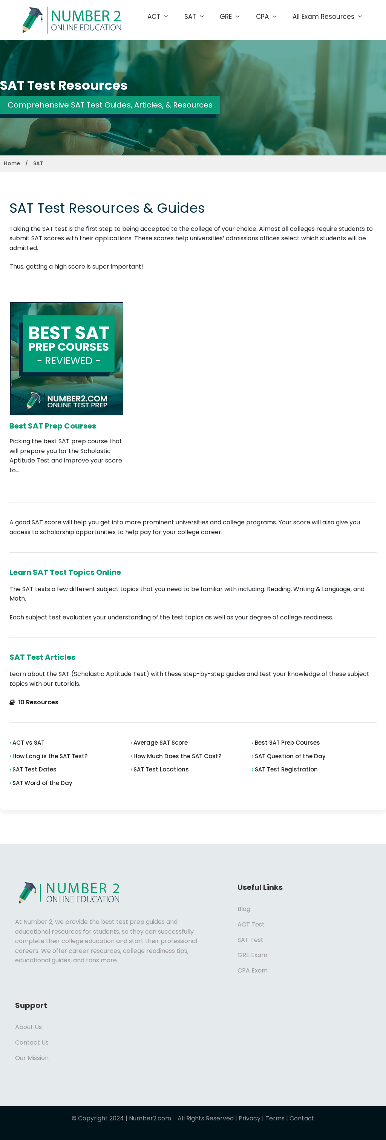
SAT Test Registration (285, 769)
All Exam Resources (323, 16)
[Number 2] (69, 19)
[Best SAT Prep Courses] (66, 410)
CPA (262, 16)
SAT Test (250, 940)
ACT (153, 16)
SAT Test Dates (34, 769)
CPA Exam (252, 970)
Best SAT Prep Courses (52, 426)
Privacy (249, 1118)
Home (12, 163)
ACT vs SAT (27, 743)
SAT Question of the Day (289, 756)
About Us (28, 1027)
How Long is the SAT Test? (49, 756)
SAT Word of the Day (41, 783)
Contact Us (32, 1042)
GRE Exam (252, 955)
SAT (190, 16)
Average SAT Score (160, 743)
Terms (275, 1118)
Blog (243, 909)
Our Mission (32, 1058)
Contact (302, 1118)
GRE (226, 16)
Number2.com (150, 1118)
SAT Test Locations (160, 769)
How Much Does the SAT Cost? (176, 756)
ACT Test (251, 924)
